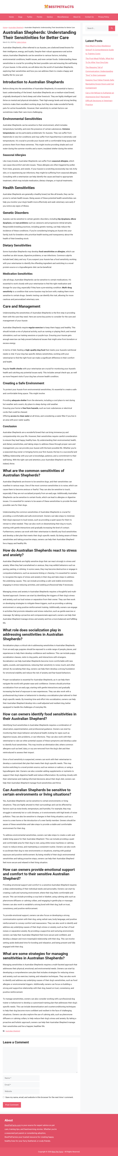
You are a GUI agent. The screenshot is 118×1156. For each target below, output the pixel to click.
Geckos (50, 17)
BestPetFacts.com (13, 1125)
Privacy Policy (103, 17)
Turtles (29, 17)
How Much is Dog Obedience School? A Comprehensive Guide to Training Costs (100, 50)
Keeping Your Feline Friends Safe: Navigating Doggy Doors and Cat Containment (100, 84)
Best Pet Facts (57, 1152)
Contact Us (89, 17)
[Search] (112, 28)
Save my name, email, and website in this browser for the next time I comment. (39, 1097)
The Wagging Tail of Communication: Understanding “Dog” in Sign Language (99, 71)
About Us (76, 17)
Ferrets (39, 17)
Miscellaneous (63, 17)
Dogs (20, 17)
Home (11, 17)
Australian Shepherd (16, 27)
